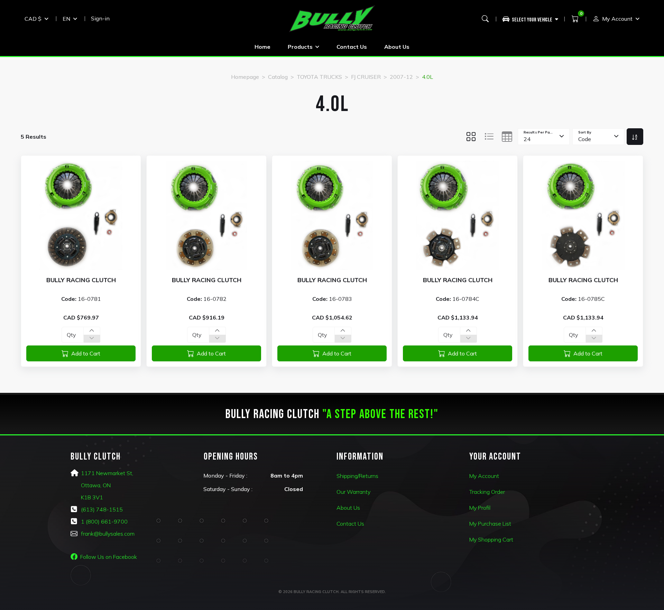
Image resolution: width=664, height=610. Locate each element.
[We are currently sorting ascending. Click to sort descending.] (635, 136)
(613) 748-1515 (102, 509)
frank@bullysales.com (108, 533)
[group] (533, 19)
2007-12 (401, 76)
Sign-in (100, 18)
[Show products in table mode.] (507, 136)
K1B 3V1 (92, 497)
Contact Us (351, 46)
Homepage (245, 76)
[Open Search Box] (485, 19)
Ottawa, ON (96, 485)
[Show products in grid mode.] (471, 136)
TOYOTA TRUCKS (319, 76)
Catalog (278, 76)
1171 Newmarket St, (107, 473)
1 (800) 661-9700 (104, 521)
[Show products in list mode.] (489, 136)
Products (300, 46)
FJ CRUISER (366, 76)
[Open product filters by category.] (530, 19)
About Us (396, 46)
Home (262, 46)
